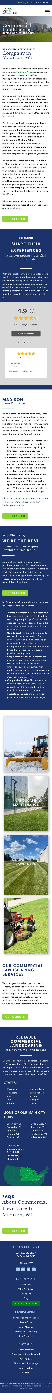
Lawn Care (26, 1322)
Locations (26, 1294)
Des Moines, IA (14, 1156)
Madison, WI (13, 1146)
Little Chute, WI (39, 1124)
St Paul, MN (13, 1152)
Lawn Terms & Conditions (21, 1386)
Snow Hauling (26, 1368)
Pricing (26, 1373)
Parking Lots (26, 1359)
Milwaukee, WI (38, 1137)
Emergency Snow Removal (26, 1354)
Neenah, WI (13, 1134)
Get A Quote (25, 3)
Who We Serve (26, 1289)
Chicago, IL (12, 1159)
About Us (26, 1285)
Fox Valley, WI (14, 1127)
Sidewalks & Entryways (26, 1363)
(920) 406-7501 (43, 3)
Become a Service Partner (26, 1304)
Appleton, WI (13, 1131)
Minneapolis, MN (15, 1149)
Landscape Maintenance (26, 1318)
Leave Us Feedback (26, 334)
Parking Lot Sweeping (26, 1332)
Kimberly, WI (37, 1131)
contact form (20, 498)
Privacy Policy (36, 1384)
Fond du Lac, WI (39, 1134)
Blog (26, 1298)
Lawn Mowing (26, 1327)
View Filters (26, 342)
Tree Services (26, 1336)
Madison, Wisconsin (26, 72)
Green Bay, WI (14, 1124)
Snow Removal (26, 1350)
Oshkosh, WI (13, 1137)
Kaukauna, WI (38, 1127)
